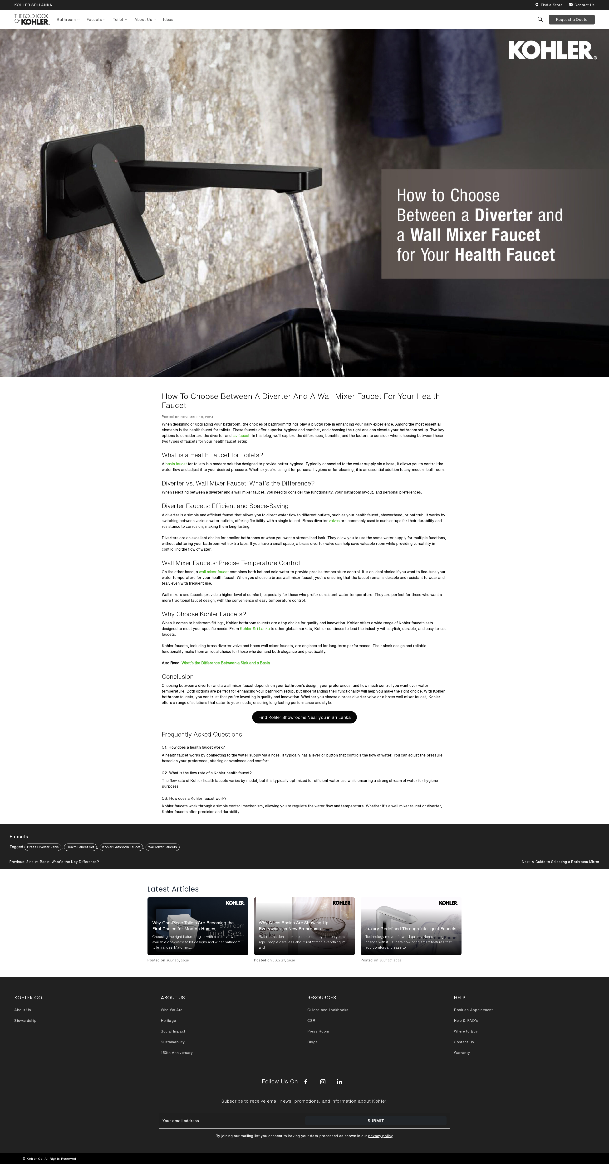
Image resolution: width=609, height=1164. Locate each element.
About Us (143, 19)
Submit (376, 1121)
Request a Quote (572, 19)
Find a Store (551, 5)
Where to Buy (466, 1031)
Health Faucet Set (80, 847)
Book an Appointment (473, 1010)
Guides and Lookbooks (328, 1010)
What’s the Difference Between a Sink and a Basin (226, 663)
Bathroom (66, 19)
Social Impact (173, 1031)
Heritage (168, 1020)
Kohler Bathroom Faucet (121, 847)
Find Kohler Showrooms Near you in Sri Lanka (304, 717)
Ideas (168, 19)
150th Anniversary (177, 1052)
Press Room (318, 1031)
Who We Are (171, 1010)
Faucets (94, 19)
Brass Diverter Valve (43, 847)
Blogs (312, 1042)
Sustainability (173, 1042)
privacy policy (380, 1136)
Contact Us (585, 5)
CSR (311, 1020)
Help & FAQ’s (466, 1020)
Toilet (118, 19)
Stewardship (25, 1020)
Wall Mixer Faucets (162, 847)
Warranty (462, 1052)
